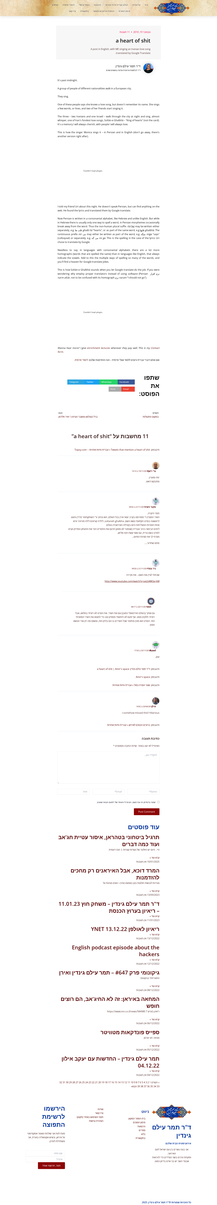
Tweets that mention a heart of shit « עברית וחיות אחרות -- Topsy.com (112, 449)
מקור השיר (150, 507)
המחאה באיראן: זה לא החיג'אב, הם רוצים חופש (110, 1002)
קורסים (55, 4)
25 (83, 1082)
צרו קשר (72, 11)
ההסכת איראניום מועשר (103, 11)
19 (103, 1082)
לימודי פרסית (68, 4)
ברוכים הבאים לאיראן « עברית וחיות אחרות (128, 725)
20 (99, 1082)
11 (129, 1082)
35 (151, 1086)
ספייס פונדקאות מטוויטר (130, 1032)
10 (132, 1082)
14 (119, 1082)
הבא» (134, 1086)
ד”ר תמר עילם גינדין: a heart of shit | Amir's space (123, 669)
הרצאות (97, 4)
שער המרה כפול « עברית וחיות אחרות (131, 685)
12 (125, 1082)
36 (148, 1086)
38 (142, 1086)
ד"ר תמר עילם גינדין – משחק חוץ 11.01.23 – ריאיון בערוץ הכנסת (108, 907)
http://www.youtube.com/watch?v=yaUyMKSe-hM (132, 581)
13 (122, 1082)
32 (60, 1082)
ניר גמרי (151, 568)
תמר (148, 606)
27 (77, 1082)
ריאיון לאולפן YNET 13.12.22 (125, 929)
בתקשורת (84, 11)
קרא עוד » (154, 857)
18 (106, 1082)
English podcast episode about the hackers (115, 951)
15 (116, 1082)
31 (64, 1082)
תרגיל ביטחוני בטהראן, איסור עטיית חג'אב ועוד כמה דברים (108, 841)
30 (67, 1082)
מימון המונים (124, 11)
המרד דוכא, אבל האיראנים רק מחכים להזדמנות (115, 874)
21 (96, 1082)
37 (145, 1086)
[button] (38, 8)
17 (109, 1082)
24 (86, 1082)
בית (146, 4)
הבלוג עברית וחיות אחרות (116, 4)
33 (158, 1086)
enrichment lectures (98, 348)
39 (138, 1086)
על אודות (136, 4)
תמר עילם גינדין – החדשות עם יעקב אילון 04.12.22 (110, 1062)
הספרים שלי (84, 4)
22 (93, 1082)
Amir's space (143, 677)
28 (73, 1082)
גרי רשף (151, 471)
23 (90, 1082)
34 (155, 1086)
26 (80, 1082)
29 (70, 1082)
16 (112, 1082)
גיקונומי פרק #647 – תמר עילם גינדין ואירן (109, 972)
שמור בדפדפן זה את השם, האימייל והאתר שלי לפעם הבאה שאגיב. (125, 802)
